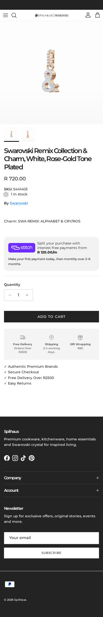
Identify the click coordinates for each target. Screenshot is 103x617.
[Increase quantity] (28, 295)
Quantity (12, 284)
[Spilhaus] (51, 15)
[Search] (16, 15)
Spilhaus (20, 599)
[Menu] (5, 15)
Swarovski (19, 203)
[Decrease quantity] (8, 295)
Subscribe (52, 553)
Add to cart (52, 316)
